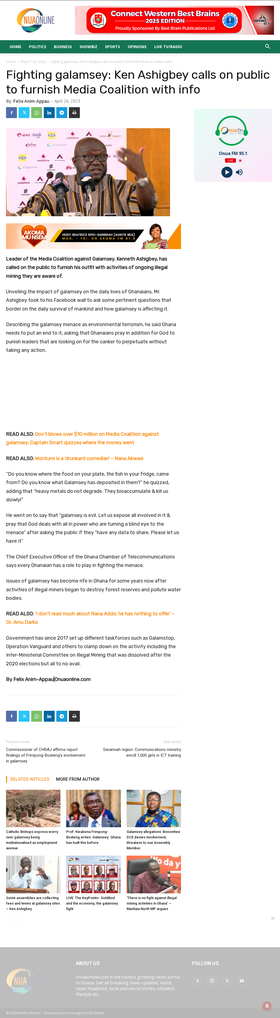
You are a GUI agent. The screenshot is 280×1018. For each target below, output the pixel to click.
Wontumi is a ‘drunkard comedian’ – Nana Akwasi (89, 458)
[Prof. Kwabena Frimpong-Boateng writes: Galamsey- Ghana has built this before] (93, 808)
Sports (112, 46)
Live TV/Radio (168, 46)
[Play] (227, 172)
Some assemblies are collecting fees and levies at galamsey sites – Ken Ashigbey (33, 903)
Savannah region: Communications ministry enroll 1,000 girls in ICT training (142, 752)
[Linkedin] (49, 112)
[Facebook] (11, 112)
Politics (37, 46)
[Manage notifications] (267, 1006)
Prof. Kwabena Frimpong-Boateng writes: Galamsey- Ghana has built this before (93, 837)
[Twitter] (24, 112)
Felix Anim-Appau (31, 101)
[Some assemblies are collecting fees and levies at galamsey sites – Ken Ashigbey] (33, 874)
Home (15, 46)
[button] (267, 47)
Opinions (137, 46)
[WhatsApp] (36, 112)
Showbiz (88, 46)
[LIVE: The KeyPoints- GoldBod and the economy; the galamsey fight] (93, 874)
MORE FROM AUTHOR (78, 779)
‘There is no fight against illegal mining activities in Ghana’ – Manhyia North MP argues (152, 903)
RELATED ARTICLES (29, 779)
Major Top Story (33, 61)
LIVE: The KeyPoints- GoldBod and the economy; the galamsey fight (92, 903)
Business (63, 46)
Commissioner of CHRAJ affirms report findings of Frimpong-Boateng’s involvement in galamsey (45, 755)
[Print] (74, 112)
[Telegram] (61, 112)
